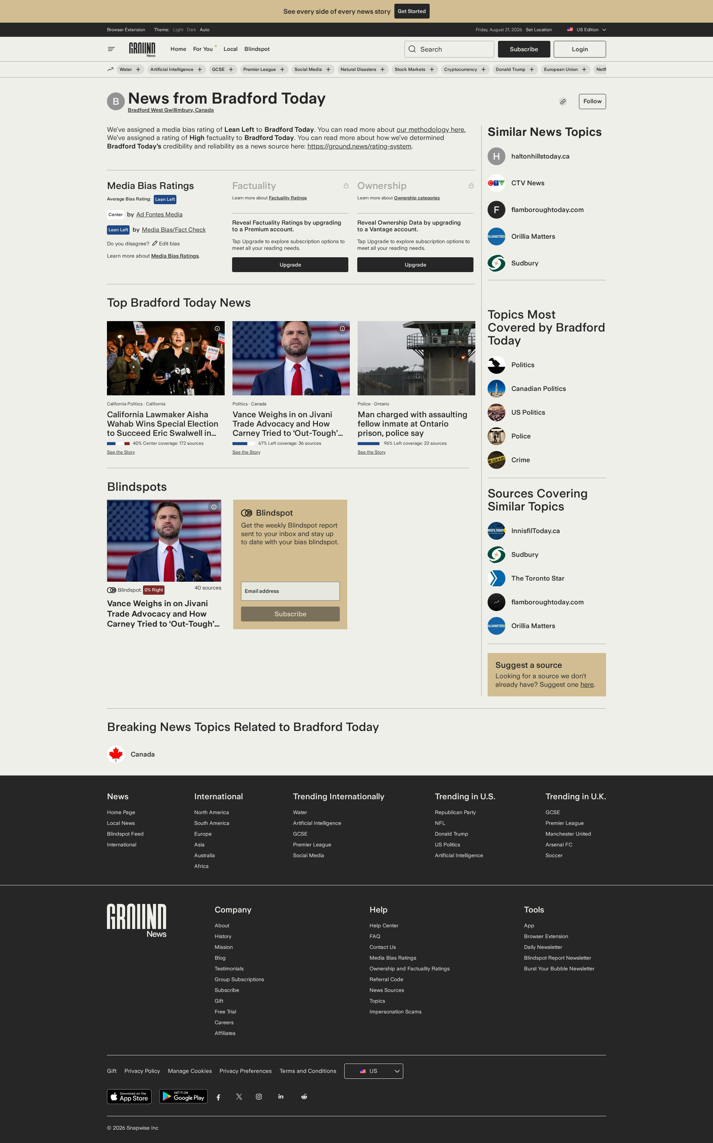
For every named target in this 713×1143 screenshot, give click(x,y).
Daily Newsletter (543, 947)
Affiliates (225, 1033)
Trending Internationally (338, 796)
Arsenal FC (559, 845)
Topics (377, 1001)
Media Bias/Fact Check (174, 229)
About (222, 925)
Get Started (412, 11)
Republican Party (455, 812)
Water (126, 69)
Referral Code (386, 979)
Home (178, 49)
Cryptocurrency (460, 69)
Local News (121, 823)
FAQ (374, 936)
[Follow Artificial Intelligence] (199, 69)
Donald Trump (510, 69)
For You (203, 49)
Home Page (121, 812)
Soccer (554, 855)
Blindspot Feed (125, 834)
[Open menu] (111, 49)
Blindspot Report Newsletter (557, 958)
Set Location (539, 29)
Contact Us (382, 947)
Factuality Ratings (288, 197)
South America (211, 823)
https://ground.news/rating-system (359, 146)
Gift (219, 1001)
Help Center (383, 925)
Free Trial (225, 1012)
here (587, 684)
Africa (201, 866)
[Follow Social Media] (328, 69)
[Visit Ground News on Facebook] (218, 1096)
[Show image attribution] (217, 328)
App (529, 925)
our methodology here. (431, 129)
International (121, 845)
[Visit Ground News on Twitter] (238, 1096)
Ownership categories (417, 197)
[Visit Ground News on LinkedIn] (280, 1096)
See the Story (121, 452)
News (117, 796)
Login (580, 49)
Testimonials (229, 968)
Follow (592, 101)
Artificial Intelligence (171, 69)
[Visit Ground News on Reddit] (304, 1096)
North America (211, 812)
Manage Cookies (190, 1071)
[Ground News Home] (142, 50)
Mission (224, 947)
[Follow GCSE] (231, 69)
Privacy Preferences (245, 1071)
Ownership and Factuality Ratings (409, 968)
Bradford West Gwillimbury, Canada (171, 110)
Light (178, 29)
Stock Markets (410, 69)
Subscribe (524, 49)
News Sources (386, 990)
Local (231, 49)
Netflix (603, 69)
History (223, 936)
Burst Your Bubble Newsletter (559, 968)
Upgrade (290, 265)
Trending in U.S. (465, 796)
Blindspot (257, 49)
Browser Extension (126, 29)
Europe (203, 834)
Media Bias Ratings (175, 256)
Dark (191, 29)
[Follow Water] (138, 69)
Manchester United (568, 834)
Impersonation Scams (395, 1012)
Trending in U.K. (576, 796)
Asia (199, 845)
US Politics (447, 845)
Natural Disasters (358, 69)
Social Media (308, 69)
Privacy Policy (142, 1071)
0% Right (153, 589)
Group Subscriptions (239, 979)
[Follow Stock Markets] (431, 69)
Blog (220, 958)
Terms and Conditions (308, 1071)
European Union (561, 69)
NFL (440, 823)
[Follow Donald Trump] (531, 69)
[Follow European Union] (584, 69)
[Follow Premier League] (282, 69)
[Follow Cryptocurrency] (483, 69)
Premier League (259, 69)
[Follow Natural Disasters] (382, 69)
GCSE (218, 69)
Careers (224, 1022)
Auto (204, 29)
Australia (204, 855)
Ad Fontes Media (159, 214)
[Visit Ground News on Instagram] (258, 1096)
